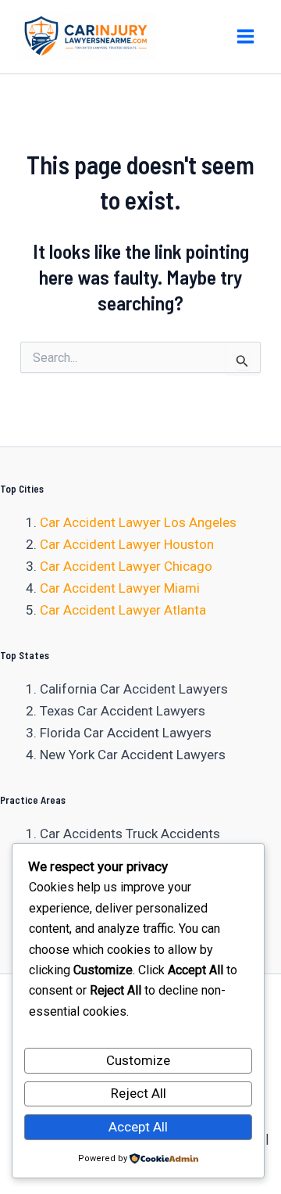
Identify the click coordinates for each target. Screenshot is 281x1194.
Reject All (138, 1093)
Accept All (138, 1127)
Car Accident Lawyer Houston (127, 544)
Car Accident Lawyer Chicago (126, 566)
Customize (138, 1060)
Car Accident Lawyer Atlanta (123, 610)
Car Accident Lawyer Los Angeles (138, 522)
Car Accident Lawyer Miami (120, 588)
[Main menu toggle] (246, 37)
